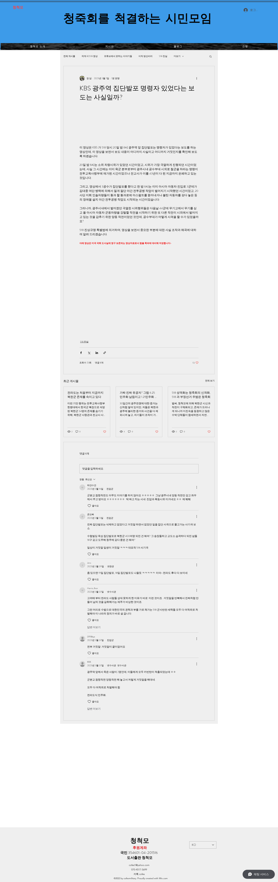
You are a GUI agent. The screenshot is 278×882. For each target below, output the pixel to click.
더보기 (177, 56)
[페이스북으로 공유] (81, 352)
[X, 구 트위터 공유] (88, 352)
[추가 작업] (197, 78)
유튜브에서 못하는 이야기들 (118, 56)
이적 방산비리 (146, 56)
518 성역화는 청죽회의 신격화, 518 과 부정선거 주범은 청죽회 (191, 395)
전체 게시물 (69, 56)
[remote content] (139, 125)
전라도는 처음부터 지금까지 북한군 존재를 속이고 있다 (85, 395)
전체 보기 (210, 380)
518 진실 (163, 56)
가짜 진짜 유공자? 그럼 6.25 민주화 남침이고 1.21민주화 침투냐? (139, 395)
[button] (210, 56)
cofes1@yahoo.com (139, 865)
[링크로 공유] (104, 352)
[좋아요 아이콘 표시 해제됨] (89, 506)
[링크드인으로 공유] (96, 352)
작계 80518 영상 (90, 56)
